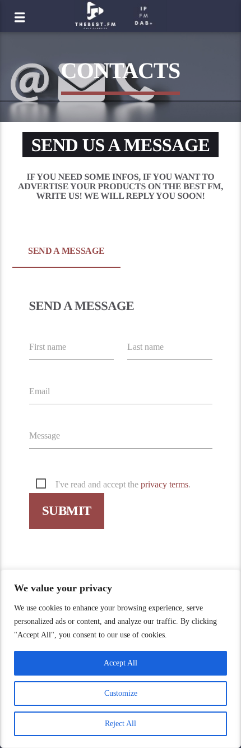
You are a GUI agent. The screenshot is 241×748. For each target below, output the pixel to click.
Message (44, 435)
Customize (120, 693)
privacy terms (164, 484)
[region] (120, 658)
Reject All (120, 723)
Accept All (120, 663)
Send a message (66, 251)
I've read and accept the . (123, 484)
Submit (66, 511)
